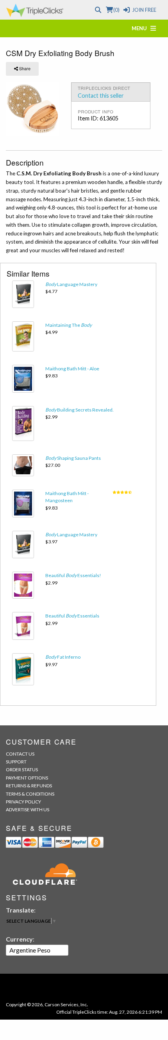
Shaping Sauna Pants (73, 458)
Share (24, 68)
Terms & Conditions (30, 794)
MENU (141, 28)
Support (16, 762)
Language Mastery (71, 284)
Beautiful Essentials (72, 616)
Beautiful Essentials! (73, 575)
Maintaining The (68, 325)
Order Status (22, 769)
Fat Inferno (62, 657)
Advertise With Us (27, 809)
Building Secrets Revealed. (79, 410)
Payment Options (27, 778)
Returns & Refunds (29, 786)
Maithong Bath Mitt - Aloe (72, 369)
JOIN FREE (144, 10)
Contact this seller (101, 95)
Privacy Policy (23, 802)
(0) (116, 10)
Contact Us (20, 754)
